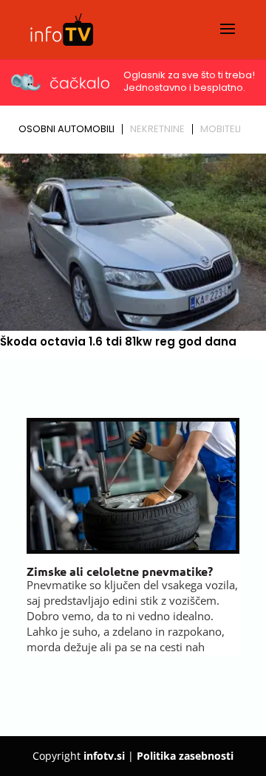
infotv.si (104, 756)
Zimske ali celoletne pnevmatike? (120, 571)
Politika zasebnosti (185, 756)
